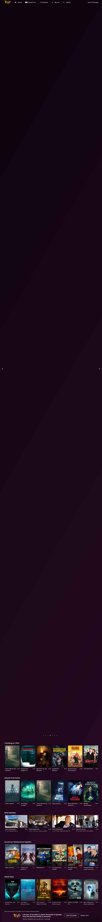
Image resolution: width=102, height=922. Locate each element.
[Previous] (2, 369)
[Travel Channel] (8, 2)
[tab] (43, 735)
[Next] (99, 369)
